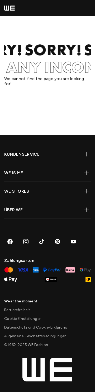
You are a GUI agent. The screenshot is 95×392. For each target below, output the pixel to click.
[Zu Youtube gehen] (73, 241)
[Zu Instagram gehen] (26, 241)
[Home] (9, 8)
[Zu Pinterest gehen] (57, 241)
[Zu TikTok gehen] (42, 241)
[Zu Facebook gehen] (10, 241)
